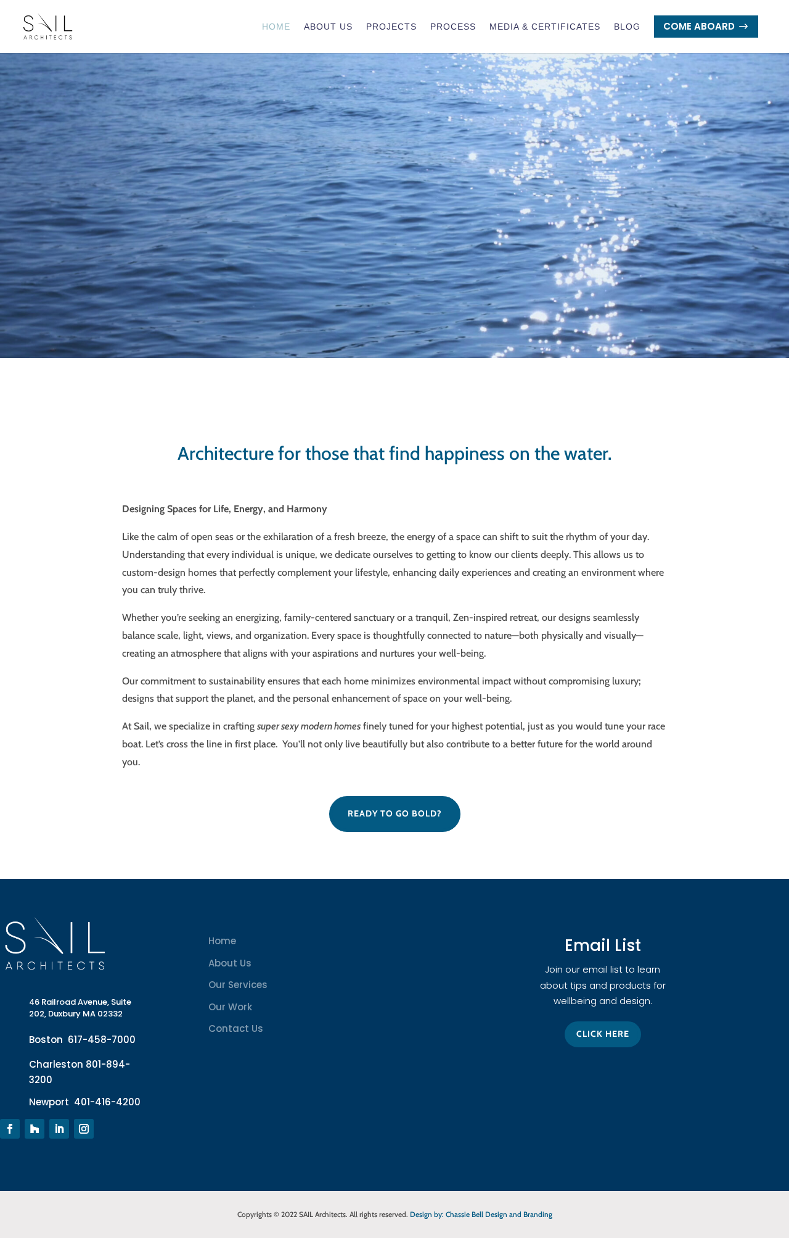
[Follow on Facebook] (10, 1129)
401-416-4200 (107, 1101)
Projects (391, 26)
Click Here (602, 1033)
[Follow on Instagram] (84, 1129)
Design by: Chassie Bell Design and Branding (481, 1214)
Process (453, 26)
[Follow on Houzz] (34, 1129)
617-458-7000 (102, 1039)
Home (276, 26)
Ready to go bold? (395, 813)
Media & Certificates (544, 26)
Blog (627, 26)
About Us (328, 26)
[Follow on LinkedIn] (59, 1129)
